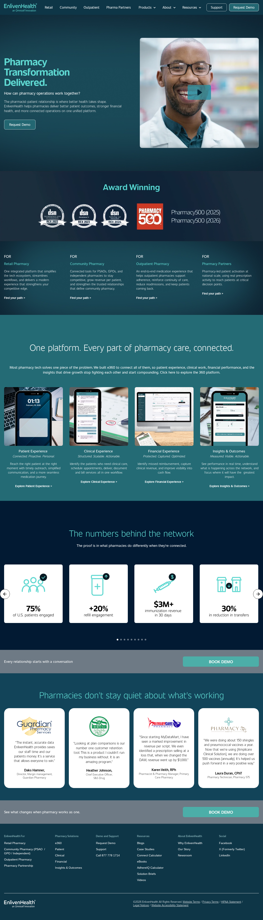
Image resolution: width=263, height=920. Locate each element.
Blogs (140, 843)
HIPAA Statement (231, 902)
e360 (58, 843)
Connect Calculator (149, 855)
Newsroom (185, 855)
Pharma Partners (118, 7)
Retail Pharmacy (14, 843)
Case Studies (145, 849)
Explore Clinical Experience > (99, 482)
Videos (141, 880)
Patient (59, 849)
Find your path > (14, 298)
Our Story (184, 849)
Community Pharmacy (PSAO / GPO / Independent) (24, 851)
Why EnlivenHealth (190, 843)
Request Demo (244, 7)
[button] (146, 7)
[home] (20, 7)
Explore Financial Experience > (164, 482)
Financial (61, 861)
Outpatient (91, 7)
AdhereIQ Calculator (150, 867)
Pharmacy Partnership (18, 865)
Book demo (221, 661)
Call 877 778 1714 (108, 855)
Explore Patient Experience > (33, 486)
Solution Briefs (146, 873)
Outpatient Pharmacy (18, 859)
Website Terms (191, 902)
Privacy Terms (210, 902)
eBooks (142, 861)
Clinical (59, 855)
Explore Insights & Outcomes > (229, 486)
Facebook (225, 843)
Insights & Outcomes (68, 867)
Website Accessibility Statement (169, 905)
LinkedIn (224, 855)
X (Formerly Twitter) (232, 849)
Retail (49, 7)
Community (68, 7)
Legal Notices (141, 905)
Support (217, 7)
